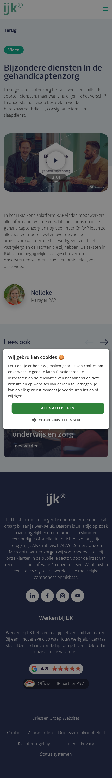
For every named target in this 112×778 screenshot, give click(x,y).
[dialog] (56, 389)
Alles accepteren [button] (57, 408)
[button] (56, 420)
